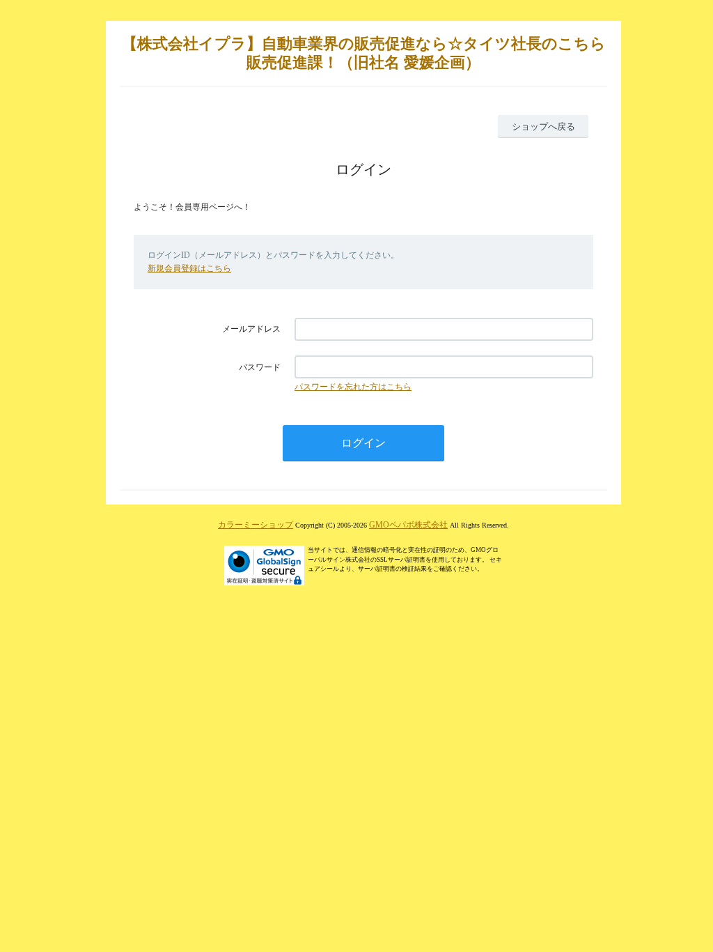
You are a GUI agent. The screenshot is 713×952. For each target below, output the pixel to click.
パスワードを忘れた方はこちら (353, 387)
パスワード (260, 367)
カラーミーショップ (255, 525)
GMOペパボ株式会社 (408, 525)
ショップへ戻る (543, 126)
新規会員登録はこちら (189, 268)
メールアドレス (251, 329)
